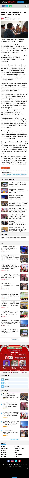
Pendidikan (3, 454)
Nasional (17, 450)
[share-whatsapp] (10, 6)
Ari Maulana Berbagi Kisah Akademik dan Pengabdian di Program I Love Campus (9, 248)
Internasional (4, 448)
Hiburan (17, 446)
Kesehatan (3, 450)
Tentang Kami (5, 464)
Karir (26, 464)
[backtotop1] (28, 468)
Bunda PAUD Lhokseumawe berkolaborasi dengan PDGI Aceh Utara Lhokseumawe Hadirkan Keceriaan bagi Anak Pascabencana (10, 266)
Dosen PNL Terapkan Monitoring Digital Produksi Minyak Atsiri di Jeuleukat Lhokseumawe (10, 331)
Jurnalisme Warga (19, 448)
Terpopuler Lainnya (14, 439)
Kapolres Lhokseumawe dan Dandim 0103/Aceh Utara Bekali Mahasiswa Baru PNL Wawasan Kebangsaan (9, 294)
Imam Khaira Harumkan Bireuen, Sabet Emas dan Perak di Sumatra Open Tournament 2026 (10, 276)
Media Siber (15, 464)
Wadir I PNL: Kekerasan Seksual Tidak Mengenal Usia (14, 174)
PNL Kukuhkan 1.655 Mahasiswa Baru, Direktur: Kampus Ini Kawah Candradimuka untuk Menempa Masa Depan (10, 303)
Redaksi (10, 464)
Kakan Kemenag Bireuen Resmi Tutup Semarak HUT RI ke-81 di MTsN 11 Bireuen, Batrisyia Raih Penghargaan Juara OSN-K (9, 313)
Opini (16, 452)
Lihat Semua (14, 339)
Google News (18, 466)
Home (2, 9)
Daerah (3, 168)
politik (6, 383)
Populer (20, 2)
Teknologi (3, 456)
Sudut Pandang (18, 454)
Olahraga (7, 379)
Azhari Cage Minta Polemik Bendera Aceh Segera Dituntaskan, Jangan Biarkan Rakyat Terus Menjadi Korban (10, 257)
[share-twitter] (6, 6)
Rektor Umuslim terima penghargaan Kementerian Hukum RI (10, 285)
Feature (3, 446)
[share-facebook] (3, 6)
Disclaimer (21, 464)
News (8, 168)
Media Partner (11, 466)
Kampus (7, 386)
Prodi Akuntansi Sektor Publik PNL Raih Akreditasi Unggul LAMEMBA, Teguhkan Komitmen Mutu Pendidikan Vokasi (10, 322)
